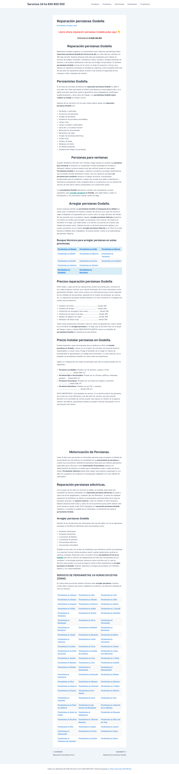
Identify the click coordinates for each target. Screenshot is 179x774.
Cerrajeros (95, 4)
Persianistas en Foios (87, 658)
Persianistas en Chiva (87, 646)
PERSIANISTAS (89, 38)
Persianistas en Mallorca (89, 253)
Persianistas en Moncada (88, 674)
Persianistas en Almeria (67, 261)
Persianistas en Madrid (66, 253)
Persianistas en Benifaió (88, 627)
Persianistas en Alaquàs (67, 599)
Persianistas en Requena (110, 712)
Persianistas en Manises (67, 662)
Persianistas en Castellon (111, 261)
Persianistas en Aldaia (87, 608)
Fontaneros (107, 4)
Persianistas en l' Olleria (110, 686)
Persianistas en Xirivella (88, 738)
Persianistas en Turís (109, 595)
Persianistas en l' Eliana (110, 658)
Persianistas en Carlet (87, 639)
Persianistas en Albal (109, 599)
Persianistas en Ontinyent (88, 686)
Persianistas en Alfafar (66, 608)
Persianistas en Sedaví (87, 727)
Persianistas (132, 4)
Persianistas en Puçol (87, 698)
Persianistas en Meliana (67, 667)
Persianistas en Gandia (66, 658)
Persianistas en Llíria (87, 662)
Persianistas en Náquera (88, 681)
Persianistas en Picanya (67, 690)
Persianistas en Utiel (86, 595)
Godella (60, 558)
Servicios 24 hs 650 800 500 (46, 4)
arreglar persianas (77, 193)
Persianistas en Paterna (110, 690)
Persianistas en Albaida (88, 599)
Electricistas (119, 4)
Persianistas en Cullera (66, 646)
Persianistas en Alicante (89, 265)
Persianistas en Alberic (110, 604)
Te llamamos (145, 4)
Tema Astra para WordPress (121, 769)
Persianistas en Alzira (87, 620)
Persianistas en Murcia (111, 249)
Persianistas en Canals (66, 635)
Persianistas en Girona (88, 261)
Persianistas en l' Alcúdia (110, 608)
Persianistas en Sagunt (110, 727)
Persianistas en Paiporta (67, 686)
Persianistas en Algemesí (110, 613)
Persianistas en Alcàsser (67, 604)
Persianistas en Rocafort (67, 719)
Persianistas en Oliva (66, 681)
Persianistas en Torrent (88, 731)
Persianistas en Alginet (87, 613)
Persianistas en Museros (110, 681)
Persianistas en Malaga (67, 249)
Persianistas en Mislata (110, 674)
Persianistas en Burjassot (88, 635)
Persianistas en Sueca (109, 731)
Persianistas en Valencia (67, 265)
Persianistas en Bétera (109, 635)
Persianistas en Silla (65, 727)
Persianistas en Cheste (110, 646)
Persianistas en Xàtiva (109, 738)
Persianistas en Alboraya (88, 604)
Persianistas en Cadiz (88, 249)
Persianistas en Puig (109, 698)
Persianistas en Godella (110, 662)
